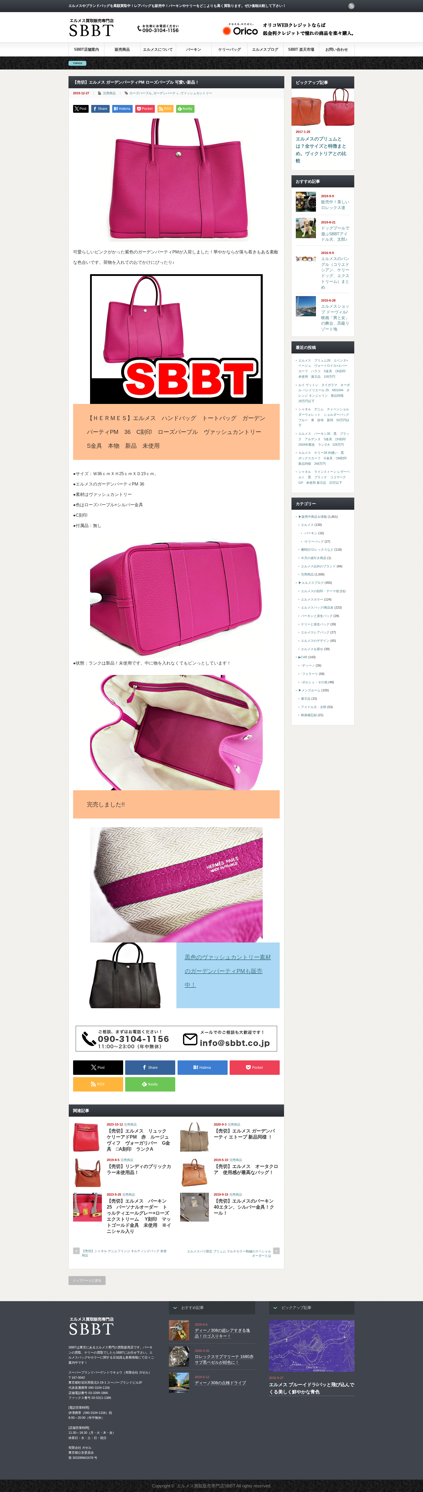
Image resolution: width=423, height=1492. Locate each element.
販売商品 (122, 49)
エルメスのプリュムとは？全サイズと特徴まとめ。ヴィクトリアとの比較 (321, 149)
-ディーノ (308, 665)
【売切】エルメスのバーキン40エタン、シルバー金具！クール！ (244, 1207)
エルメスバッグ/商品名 (317, 607)
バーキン (193, 49)
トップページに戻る (87, 1280)
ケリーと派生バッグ (315, 624)
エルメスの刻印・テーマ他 (320, 591)
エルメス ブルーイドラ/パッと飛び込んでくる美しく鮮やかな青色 (311, 1388)
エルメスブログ (265, 49)
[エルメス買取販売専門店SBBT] (125, 36)
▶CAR (302, 657)
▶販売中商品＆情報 (312, 516)
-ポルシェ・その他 (314, 682)
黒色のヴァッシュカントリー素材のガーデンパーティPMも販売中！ (228, 971)
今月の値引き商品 (313, 558)
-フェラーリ (309, 674)
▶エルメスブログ (311, 582)
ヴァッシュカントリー (196, 93)
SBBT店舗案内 (86, 49)
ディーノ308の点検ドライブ (220, 1382)
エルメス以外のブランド (318, 566)
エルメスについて (158, 49)
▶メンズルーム (309, 690)
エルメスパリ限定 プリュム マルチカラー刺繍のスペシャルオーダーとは (229, 1253)
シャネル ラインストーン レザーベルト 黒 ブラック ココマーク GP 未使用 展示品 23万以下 (324, 477)
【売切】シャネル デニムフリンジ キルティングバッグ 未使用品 (124, 1253)
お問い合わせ (336, 49)
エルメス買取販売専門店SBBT (206, 1485)
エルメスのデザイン (315, 640)
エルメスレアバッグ (315, 632)
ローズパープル (140, 93)
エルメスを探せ (312, 649)
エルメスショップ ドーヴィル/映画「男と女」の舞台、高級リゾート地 (335, 317)
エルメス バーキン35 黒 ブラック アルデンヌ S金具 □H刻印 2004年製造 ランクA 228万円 (323, 439)
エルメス (307, 524)
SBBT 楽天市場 (301, 49)
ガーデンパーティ (166, 93)
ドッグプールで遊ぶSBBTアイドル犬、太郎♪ (335, 234)
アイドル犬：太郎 (313, 707)
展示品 (305, 698)
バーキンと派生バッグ (317, 616)
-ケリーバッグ (314, 541)
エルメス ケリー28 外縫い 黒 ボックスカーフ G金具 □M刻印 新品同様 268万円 (324, 458)
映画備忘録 (309, 715)
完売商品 (109, 93)
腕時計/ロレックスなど (317, 549)
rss (351, 6)
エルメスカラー (312, 599)
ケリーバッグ (229, 49)
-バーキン (310, 533)
